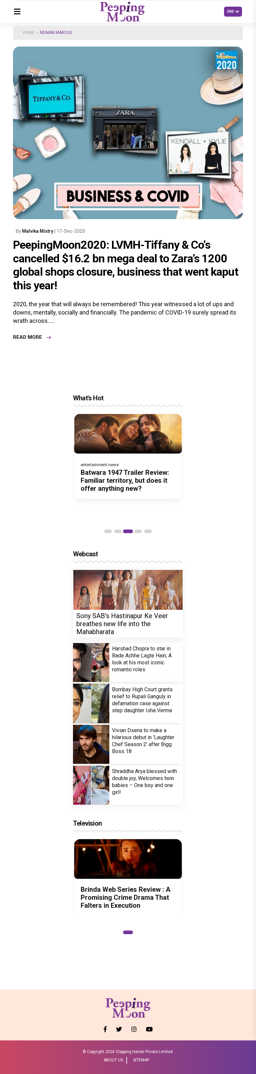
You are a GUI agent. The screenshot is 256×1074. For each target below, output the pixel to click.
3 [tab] (128, 531)
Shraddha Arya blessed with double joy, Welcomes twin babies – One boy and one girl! (144, 781)
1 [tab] (108, 531)
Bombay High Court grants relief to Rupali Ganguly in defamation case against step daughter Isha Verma (142, 700)
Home (28, 32)
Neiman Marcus (56, 32)
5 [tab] (148, 531)
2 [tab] (118, 531)
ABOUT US (113, 1060)
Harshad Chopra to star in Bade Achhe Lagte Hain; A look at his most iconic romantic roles (142, 659)
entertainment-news (100, 464)
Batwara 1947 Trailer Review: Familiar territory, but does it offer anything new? (125, 480)
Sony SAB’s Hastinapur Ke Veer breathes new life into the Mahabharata (122, 624)
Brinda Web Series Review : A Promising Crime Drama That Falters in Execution (125, 897)
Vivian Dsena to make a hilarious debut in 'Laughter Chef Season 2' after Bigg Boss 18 (143, 740)
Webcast (85, 554)
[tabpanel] (128, 456)
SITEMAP (141, 1060)
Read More (27, 337)
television (87, 823)
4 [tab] (138, 531)
